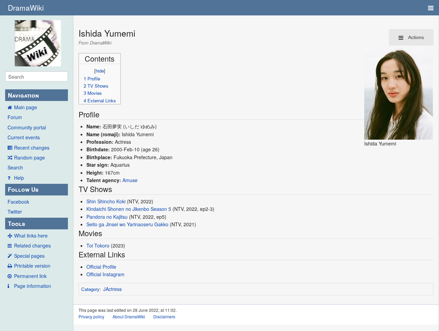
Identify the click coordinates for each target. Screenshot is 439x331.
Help (19, 177)
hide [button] (100, 70)
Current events (24, 137)
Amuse (130, 180)
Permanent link (30, 275)
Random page (29, 157)
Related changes (32, 245)
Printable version (32, 265)
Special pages (29, 255)
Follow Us (23, 189)
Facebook (18, 201)
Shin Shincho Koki (106, 201)
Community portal (27, 127)
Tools (16, 223)
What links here (31, 235)
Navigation (23, 95)
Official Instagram (105, 274)
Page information (32, 285)
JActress (112, 288)
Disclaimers (164, 316)
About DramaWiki (128, 316)
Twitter (15, 211)
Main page (25, 107)
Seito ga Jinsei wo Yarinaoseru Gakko (127, 224)
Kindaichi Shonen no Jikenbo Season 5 (128, 208)
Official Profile (101, 266)
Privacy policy (91, 316)
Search (15, 167)
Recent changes (31, 147)
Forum (15, 117)
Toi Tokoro (97, 245)
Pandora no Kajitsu (107, 216)
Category (90, 289)
